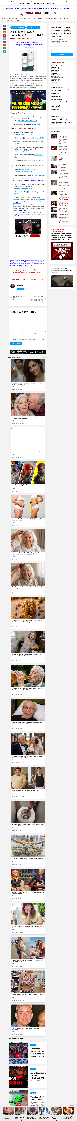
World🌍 (63, 30)
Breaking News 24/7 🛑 (56, 65)
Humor (22, 3)
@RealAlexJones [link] (40, 199)
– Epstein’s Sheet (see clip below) (33, 180)
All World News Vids (56, 76)
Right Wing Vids (55, 116)
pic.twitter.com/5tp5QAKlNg (23, 188)
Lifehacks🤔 (68, 32)
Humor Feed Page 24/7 (57, 87)
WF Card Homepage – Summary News (60, 101)
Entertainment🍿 (64, 29)
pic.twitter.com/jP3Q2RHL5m (23, 134)
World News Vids (55, 74)
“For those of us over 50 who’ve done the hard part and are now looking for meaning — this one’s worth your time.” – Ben (61, 122)
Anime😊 (55, 35)
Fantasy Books (55, 82)
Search (62, 54)
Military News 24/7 (55, 70)
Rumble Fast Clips (39, 1)
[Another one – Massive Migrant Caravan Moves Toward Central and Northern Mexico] (18, 1052)
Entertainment (56, 1)
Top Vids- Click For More (33, 27)
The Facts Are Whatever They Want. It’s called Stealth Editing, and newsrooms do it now (64, 194)
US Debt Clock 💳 (66, 35)
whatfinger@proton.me (59, 105)
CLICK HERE (16, 18)
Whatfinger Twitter (55, 109)
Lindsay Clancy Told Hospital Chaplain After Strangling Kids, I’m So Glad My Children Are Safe (64, 173)
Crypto (53, 30)
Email (23, 333)
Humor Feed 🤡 (55, 33)
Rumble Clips (67, 26)
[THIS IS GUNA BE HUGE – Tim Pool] (54, 209)
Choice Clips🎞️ (55, 27)
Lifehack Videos (55, 80)
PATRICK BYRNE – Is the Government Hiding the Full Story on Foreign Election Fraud (64, 217)
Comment (12, 315)
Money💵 (70, 29)
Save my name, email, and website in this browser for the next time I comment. (28, 339)
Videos (48, 1)
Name (11, 333)
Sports (71, 1)
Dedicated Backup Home (57, 111)
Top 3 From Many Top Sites (58, 118)
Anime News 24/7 (55, 95)
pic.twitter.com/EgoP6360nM (23, 151)
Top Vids (33, 1044)
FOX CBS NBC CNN (56, 68)
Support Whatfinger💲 (56, 36)
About (55, 3)
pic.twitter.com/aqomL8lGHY (23, 171)
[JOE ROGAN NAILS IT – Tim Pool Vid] (54, 165)
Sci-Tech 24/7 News (56, 90)
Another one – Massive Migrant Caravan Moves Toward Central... (38, 1052)
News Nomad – (59, 86)
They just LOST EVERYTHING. (37, 1098)
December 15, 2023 (40, 124)
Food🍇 (60, 35)
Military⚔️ (57, 29)
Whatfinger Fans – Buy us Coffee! (59, 119)
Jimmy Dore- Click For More (18, 27)
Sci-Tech (49, 3)
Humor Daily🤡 (63, 33)
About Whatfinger (55, 106)
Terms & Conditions (56, 108)
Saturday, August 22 (9, 1)
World (42, 3)
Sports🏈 (58, 30)
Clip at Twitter (18, 216)
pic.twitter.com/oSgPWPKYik (28, 120)
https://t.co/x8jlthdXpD (32, 169)
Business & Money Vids (57, 77)
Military (65, 1)
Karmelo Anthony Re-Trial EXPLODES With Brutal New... (38, 1077)
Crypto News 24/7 (55, 92)
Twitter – (61, 32)
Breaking (29, 1)
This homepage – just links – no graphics (61, 89)
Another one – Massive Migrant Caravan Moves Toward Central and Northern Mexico (63, 137)
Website (35, 333)
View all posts (20, 289)
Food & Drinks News (56, 96)
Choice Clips (54, 73)
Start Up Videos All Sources (58, 98)
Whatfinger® (20, 1)
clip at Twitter (22, 210)
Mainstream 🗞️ (55, 32)
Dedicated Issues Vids (56, 99)
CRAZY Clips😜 (62, 27)
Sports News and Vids (56, 79)
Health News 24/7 (55, 93)
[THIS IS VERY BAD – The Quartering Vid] (54, 203)
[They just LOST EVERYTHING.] (18, 1101)
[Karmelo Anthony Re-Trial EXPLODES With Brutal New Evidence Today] (18, 1077)
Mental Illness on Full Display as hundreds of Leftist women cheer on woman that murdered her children (64, 184)
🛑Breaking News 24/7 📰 (57, 26)
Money (28, 3)
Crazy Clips (36, 3)
